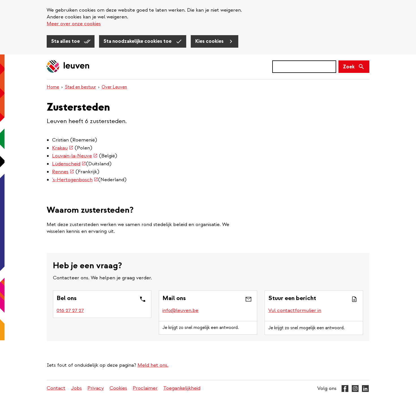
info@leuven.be (180, 310)
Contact (56, 388)
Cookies (118, 388)
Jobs (76, 388)
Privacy (95, 388)
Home (53, 87)
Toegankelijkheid (181, 388)
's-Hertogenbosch (75, 179)
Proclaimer (145, 388)
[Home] (68, 66)
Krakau (62, 148)
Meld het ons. (153, 365)
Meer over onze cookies (74, 23)
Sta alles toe (66, 41)
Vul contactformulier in (294, 310)
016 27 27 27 (70, 310)
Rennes (63, 171)
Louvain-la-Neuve (75, 156)
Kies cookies (210, 41)
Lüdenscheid (69, 164)
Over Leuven (114, 87)
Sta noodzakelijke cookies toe (138, 41)
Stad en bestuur (80, 87)
